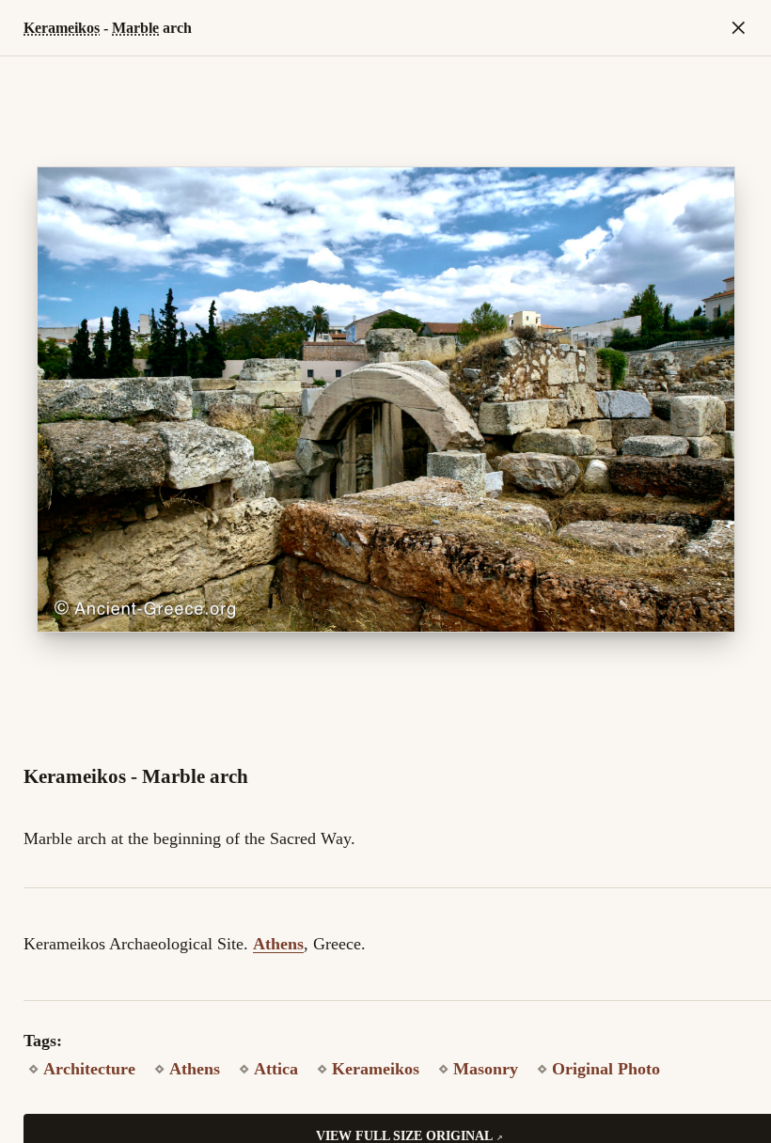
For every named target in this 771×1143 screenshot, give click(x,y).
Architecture (89, 1068)
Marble (135, 28)
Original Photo (606, 1068)
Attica (276, 1068)
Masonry (485, 1068)
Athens (278, 943)
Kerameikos (62, 28)
